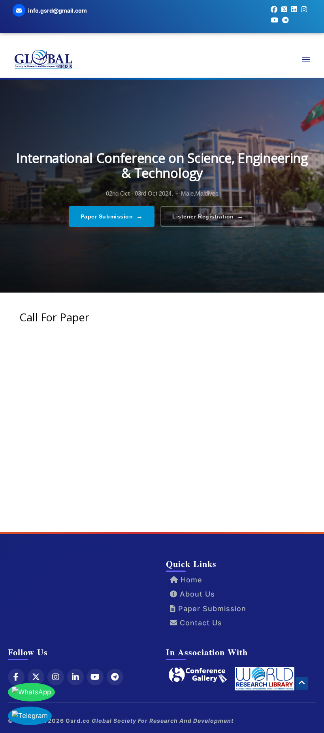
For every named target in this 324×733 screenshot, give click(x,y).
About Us (196, 594)
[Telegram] (115, 677)
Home (190, 580)
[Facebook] (16, 677)
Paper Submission (112, 216)
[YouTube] (95, 677)
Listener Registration (207, 216)
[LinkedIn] (75, 677)
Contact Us (199, 623)
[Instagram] (55, 677)
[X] (36, 677)
